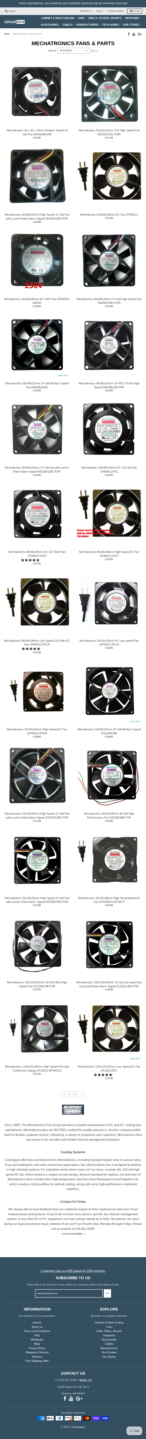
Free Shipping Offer (37, 1360)
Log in (99, 11)
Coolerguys (78, 1426)
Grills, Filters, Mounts (104, 18)
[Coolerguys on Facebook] (129, 34)
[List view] (96, 51)
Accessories (50, 24)
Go (107, 1293)
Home (7, 34)
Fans (81, 18)
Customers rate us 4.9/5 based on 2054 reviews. (73, 1271)
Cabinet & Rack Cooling (57, 18)
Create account (115, 11)
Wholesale (37, 1339)
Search (37, 1322)
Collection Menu (72, 1234)
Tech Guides (110, 24)
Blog (37, 1343)
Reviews (37, 1356)
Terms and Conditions (37, 1331)
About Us (37, 1326)
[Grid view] (92, 51)
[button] (30, 560)
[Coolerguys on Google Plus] (140, 34)
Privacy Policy (37, 1348)
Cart (136, 11)
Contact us (85, 11)
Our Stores (131, 24)
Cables (68, 24)
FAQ (37, 1335)
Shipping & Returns (37, 1352)
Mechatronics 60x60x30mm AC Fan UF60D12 (109, 214)
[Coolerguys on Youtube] (133, 34)
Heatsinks (132, 18)
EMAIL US (85, 1379)
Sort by (52, 51)
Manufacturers (87, 24)
